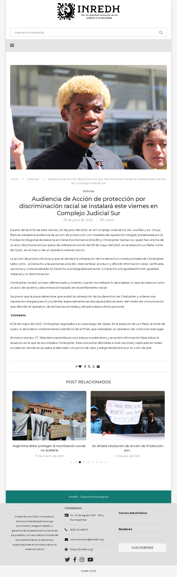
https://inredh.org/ (81, 549)
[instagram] (83, 560)
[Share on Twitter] (89, 366)
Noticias (33, 179)
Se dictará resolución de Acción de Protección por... (127, 448)
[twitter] (69, 560)
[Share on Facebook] (85, 366)
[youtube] (90, 560)
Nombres (125, 529)
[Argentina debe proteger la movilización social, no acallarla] (49, 415)
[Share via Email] (98, 366)
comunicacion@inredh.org (87, 539)
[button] (18, 427)
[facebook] (76, 560)
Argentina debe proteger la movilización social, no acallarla (49, 448)
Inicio (15, 179)
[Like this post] (80, 366)
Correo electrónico (133, 513)
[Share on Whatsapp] (93, 366)
